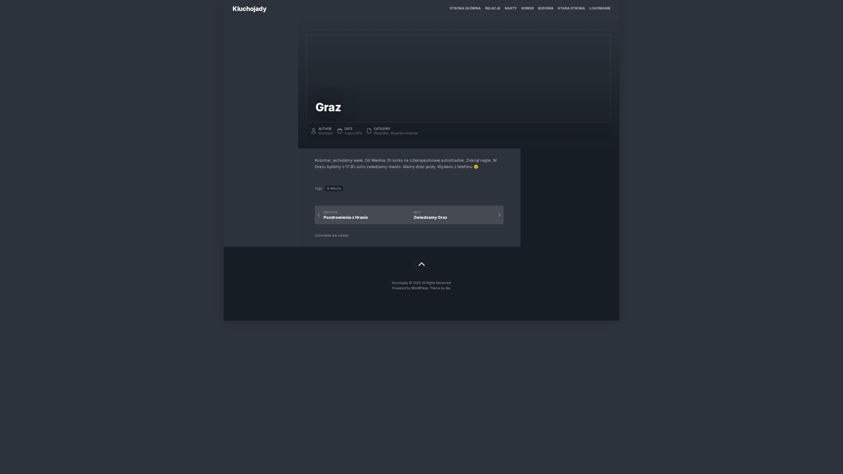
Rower (527, 8)
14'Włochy (333, 188)
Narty (511, 8)
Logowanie (600, 8)
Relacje (492, 8)
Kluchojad (326, 133)
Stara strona (571, 8)
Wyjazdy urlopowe (404, 133)
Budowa (545, 8)
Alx (448, 288)
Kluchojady (249, 9)
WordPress (419, 288)
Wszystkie (381, 133)
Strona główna (465, 8)
